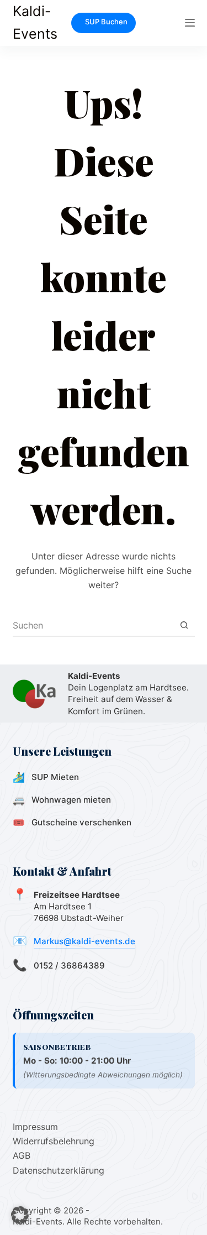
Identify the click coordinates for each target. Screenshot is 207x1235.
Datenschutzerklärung (58, 1170)
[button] (20, 1215)
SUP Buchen (106, 21)
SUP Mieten (55, 777)
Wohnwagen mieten (71, 799)
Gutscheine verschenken (81, 822)
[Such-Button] (184, 625)
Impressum (35, 1126)
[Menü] (190, 23)
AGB (21, 1155)
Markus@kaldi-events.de (84, 941)
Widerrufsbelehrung (53, 1141)
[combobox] (93, 625)
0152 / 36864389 (69, 965)
